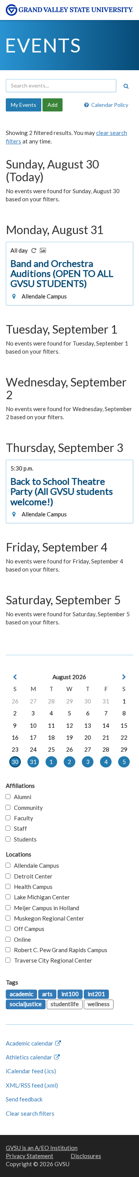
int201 (96, 993)
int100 (70, 993)
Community (26, 807)
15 (123, 725)
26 (15, 701)
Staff (18, 828)
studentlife (65, 1003)
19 (69, 737)
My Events (23, 104)
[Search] (125, 86)
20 (87, 737)
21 (105, 737)
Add (52, 104)
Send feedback (24, 1099)
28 (51, 701)
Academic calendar (30, 1043)
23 (15, 749)
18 (51, 737)
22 (123, 737)
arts (47, 993)
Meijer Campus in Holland (44, 907)
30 (87, 701)
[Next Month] (124, 677)
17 (33, 737)
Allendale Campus (34, 865)
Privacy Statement (29, 1155)
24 (33, 749)
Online (20, 939)
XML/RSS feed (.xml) (32, 1085)
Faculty (21, 817)
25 (51, 749)
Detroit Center (31, 876)
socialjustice (26, 1003)
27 (33, 701)
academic (21, 993)
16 (15, 737)
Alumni (20, 796)
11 (51, 725)
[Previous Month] (15, 677)
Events (43, 45)
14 (105, 725)
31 (105, 701)
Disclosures (86, 1155)
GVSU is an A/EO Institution (42, 1147)
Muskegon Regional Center (47, 918)
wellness (99, 1003)
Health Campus (31, 886)
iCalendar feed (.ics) (31, 1070)
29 (69, 701)
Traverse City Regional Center (51, 960)
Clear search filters (30, 1113)
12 (69, 725)
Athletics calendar (29, 1057)
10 (33, 725)
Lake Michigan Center (40, 897)
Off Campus (27, 928)
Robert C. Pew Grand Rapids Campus (58, 949)
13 (87, 725)
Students (23, 839)
